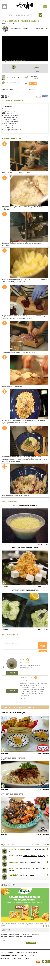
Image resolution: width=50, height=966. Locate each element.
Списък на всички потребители (11, 952)
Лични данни (5, 955)
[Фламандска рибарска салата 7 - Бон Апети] (29, 370)
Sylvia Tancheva (26, 678)
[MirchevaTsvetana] (5, 851)
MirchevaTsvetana (16, 849)
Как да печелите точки (8, 959)
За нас (31, 955)
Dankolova (13, 856)
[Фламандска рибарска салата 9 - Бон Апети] (29, 441)
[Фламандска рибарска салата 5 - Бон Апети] (29, 300)
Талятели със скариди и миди (34, 856)
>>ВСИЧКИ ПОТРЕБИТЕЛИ (38, 845)
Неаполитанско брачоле (32, 862)
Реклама (24, 955)
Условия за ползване (32, 952)
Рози (22, 660)
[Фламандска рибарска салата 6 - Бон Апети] (29, 336)
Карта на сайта (23, 959)
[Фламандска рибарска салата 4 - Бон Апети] (29, 263)
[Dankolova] (5, 858)
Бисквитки (15, 955)
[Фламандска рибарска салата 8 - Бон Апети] (29, 404)
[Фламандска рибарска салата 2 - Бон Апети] (29, 190)
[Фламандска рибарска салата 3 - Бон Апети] (29, 227)
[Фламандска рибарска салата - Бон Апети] (29, 156)
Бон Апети (23, 29)
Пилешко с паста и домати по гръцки (27, 870)
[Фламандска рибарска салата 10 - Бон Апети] (29, 479)
